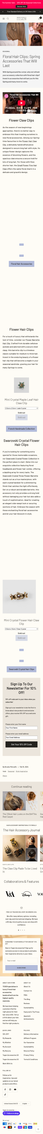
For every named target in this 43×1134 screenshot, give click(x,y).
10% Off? (6, 1034)
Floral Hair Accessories (21, 264)
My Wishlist (7, 1042)
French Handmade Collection (21, 428)
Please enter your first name (16, 724)
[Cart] (39, 18)
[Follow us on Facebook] (5, 1089)
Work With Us (7, 1063)
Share (5, 776)
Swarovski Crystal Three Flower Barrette (20, 476)
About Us (27, 986)
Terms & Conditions (31, 1059)
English (24, 1103)
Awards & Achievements (29, 1017)
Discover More (21, 6)
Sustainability (29, 1008)
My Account (7, 1047)
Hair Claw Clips (8, 864)
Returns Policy (29, 1051)
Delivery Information (31, 1034)
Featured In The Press (31, 1012)
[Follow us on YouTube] (15, 1089)
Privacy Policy (29, 1055)
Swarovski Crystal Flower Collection (21, 458)
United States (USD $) (11, 1103)
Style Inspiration (22, 771)
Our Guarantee (29, 1042)
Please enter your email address (17, 734)
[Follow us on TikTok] (5, 1094)
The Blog (27, 999)
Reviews (27, 1003)
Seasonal (6, 51)
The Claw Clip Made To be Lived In (20, 870)
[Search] (8, 19)
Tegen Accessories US (11, 1059)
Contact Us (28, 991)
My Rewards (7, 1038)
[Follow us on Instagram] (10, 1089)
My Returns (7, 1051)
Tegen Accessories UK (11, 1055)
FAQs (25, 995)
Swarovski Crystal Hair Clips (21, 669)
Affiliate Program (30, 1038)
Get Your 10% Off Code (21, 744)
